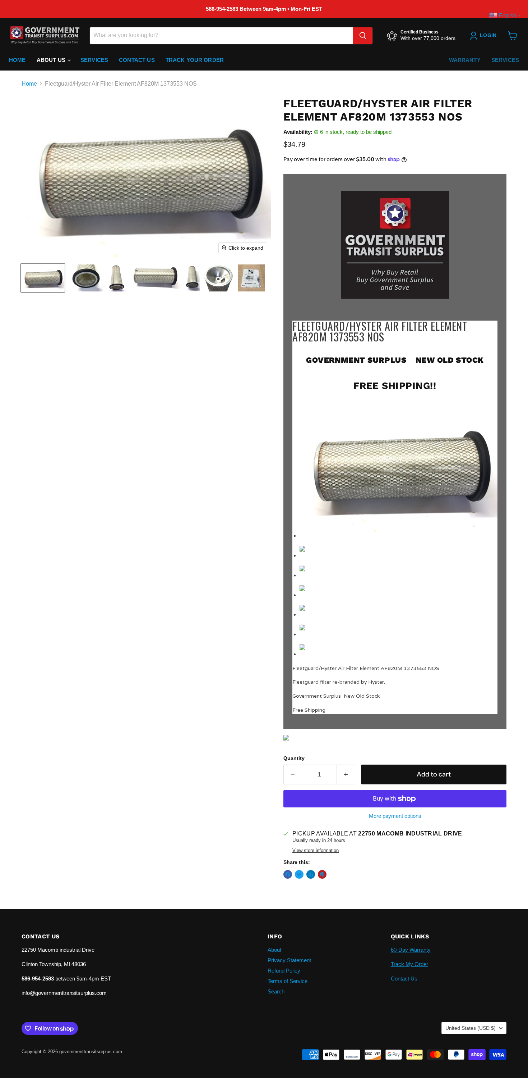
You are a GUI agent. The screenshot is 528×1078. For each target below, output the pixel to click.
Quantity (294, 758)
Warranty (465, 60)
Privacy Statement (289, 960)
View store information (315, 850)
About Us (52, 60)
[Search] (362, 35)
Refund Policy (284, 971)
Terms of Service (287, 981)
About (274, 950)
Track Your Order (195, 60)
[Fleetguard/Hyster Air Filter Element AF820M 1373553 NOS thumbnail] (43, 278)
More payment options (395, 816)
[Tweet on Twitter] (299, 874)
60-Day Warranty (411, 950)
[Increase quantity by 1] (346, 774)
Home (17, 60)
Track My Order (409, 964)
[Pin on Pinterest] (322, 874)
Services (94, 60)
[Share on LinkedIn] (310, 874)
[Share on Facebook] (287, 874)
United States (470, 1028)
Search (276, 991)
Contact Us (137, 60)
